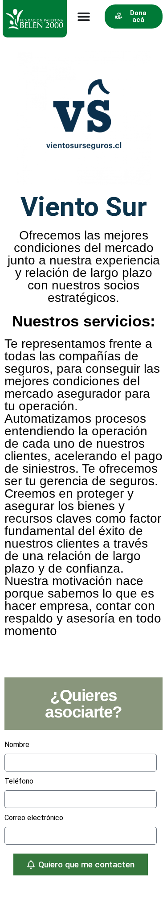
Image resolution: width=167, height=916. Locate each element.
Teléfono (18, 781)
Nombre (16, 744)
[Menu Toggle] (83, 16)
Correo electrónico (33, 817)
